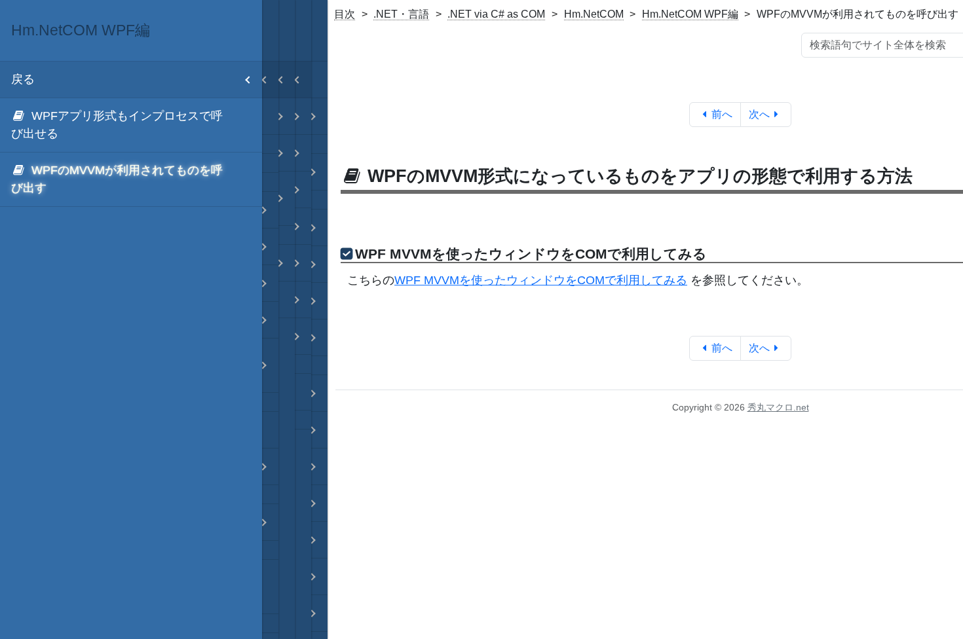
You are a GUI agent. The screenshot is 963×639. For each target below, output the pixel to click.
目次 (344, 14)
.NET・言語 (401, 14)
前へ (721, 114)
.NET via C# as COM (496, 14)
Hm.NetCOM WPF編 (690, 14)
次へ (759, 114)
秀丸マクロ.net (778, 407)
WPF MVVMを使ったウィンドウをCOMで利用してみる (540, 280)
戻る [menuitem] (23, 79)
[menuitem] (131, 125)
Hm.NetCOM (594, 14)
